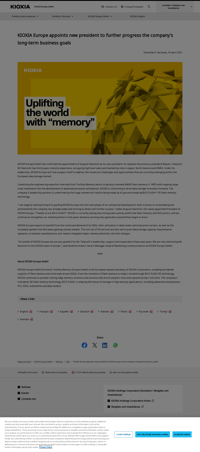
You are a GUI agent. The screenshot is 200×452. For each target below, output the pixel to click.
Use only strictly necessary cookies (153, 434)
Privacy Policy (46, 447)
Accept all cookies (182, 434)
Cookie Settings (124, 434)
